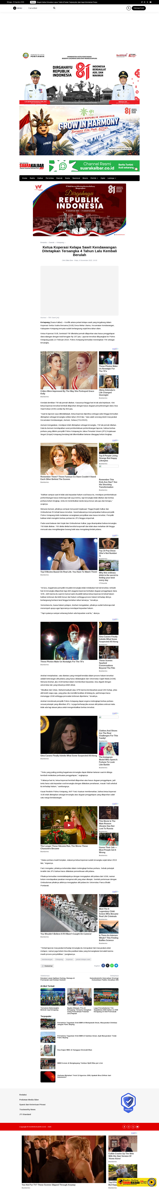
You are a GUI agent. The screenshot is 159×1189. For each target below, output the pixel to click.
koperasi (69, 959)
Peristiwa (50, 178)
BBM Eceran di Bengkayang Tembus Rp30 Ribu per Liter (80, 1063)
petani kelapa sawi (83, 959)
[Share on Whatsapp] (112, 965)
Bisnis (85, 178)
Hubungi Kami (139, 8)
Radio (32, 178)
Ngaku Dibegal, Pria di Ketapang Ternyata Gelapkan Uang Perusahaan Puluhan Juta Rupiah (79, 1010)
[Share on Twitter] (107, 965)
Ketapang (59, 959)
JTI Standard (25, 1114)
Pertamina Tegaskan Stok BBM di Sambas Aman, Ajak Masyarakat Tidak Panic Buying (86, 1037)
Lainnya (111, 178)
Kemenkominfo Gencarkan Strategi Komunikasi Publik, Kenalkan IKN (104, 979)
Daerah (59, 178)
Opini (103, 178)
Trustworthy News (27, 1109)
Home (24, 178)
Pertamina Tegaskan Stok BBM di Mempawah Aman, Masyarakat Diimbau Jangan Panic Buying (87, 1023)
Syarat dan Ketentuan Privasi (32, 1104)
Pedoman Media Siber (29, 1100)
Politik (93, 178)
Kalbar (40, 178)
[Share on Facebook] (103, 965)
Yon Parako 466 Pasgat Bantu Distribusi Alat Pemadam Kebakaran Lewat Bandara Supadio (68, 2)
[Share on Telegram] (116, 965)
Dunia (67, 178)
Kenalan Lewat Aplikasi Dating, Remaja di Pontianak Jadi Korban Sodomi (57, 979)
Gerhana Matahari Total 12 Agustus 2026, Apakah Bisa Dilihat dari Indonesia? (84, 1076)
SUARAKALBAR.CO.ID (37, 1127)
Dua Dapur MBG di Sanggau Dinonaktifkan (74, 1050)
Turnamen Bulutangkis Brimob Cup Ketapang (49, 1009)
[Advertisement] (79, 30)
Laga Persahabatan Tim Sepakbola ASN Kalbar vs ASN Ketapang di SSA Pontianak (106, 1010)
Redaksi (23, 1095)
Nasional (76, 178)
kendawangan (47, 959)
